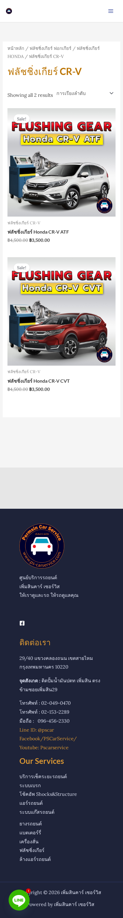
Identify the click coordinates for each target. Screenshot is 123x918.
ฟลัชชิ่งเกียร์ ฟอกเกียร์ (50, 48)
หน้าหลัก (15, 48)
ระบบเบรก (30, 785)
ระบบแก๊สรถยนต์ (36, 812)
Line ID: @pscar (36, 730)
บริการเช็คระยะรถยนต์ (43, 776)
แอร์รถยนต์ (31, 803)
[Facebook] (22, 623)
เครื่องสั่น (29, 842)
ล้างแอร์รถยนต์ (35, 859)
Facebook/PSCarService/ (48, 738)
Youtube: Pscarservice (44, 747)
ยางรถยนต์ (30, 824)
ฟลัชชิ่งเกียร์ (31, 850)
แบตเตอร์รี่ (30, 833)
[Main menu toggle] (110, 11)
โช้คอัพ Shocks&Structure (48, 794)
